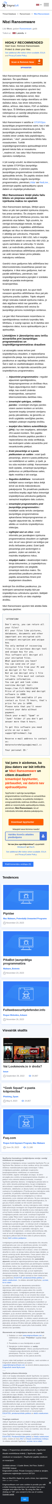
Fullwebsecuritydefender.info (24, 1010)
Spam (15, 1097)
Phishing (7, 1097)
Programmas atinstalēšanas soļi (23, 1450)
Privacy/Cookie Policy (18, 55)
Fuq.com (9, 1138)
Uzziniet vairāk (8, 1494)
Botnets (16, 969)
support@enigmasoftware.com (14, 1365)
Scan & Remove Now (22, 62)
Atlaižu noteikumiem (41, 1437)
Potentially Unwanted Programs (31, 918)
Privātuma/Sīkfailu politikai (21, 1437)
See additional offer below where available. (22, 53)
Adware (23, 1015)
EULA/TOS (18, 1278)
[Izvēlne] (46, 4)
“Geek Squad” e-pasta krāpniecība (19, 1089)
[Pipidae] (26, 897)
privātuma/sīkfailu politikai (32, 1278)
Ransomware (25, 14)
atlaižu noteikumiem (10, 1280)
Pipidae (8, 913)
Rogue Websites (11, 1015)
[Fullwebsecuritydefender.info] (26, 993)
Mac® (31, 847)
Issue (5, 1072)
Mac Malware (9, 918)
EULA (42, 53)
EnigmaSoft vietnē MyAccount (14, 1367)
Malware (7, 969)
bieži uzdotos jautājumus (17, 1238)
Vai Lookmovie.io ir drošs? (22, 1066)
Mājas (5, 1450)
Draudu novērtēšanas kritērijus (37, 1439)
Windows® (21, 847)
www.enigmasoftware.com (32, 1335)
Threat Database (9, 14)
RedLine (44, 182)
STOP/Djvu (39, 122)
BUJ (21, 1439)
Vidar (32, 182)
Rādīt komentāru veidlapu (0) (18, 864)
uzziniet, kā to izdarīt (34, 1441)
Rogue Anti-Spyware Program (17, 1143)
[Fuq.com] (26, 1121)
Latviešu (41, 5)
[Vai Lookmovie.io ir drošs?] (26, 1050)
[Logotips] (11, 5)
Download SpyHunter (22, 822)
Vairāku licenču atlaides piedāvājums (21, 836)
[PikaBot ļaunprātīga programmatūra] (26, 943)
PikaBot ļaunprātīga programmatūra (17, 961)
